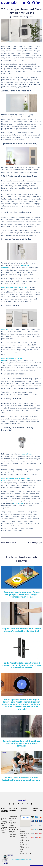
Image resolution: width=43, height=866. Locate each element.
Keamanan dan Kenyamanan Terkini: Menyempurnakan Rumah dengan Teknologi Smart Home (21, 594)
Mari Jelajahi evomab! (4, 810)
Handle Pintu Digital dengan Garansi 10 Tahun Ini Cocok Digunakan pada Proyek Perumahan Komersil (21, 665)
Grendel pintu (7, 329)
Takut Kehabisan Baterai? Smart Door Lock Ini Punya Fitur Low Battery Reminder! (21, 743)
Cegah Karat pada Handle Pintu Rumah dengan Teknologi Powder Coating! (21, 629)
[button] (24, 3)
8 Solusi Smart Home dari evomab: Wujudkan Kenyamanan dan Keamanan (21, 778)
